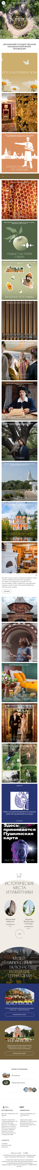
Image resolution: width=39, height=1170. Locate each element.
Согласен (7, 591)
